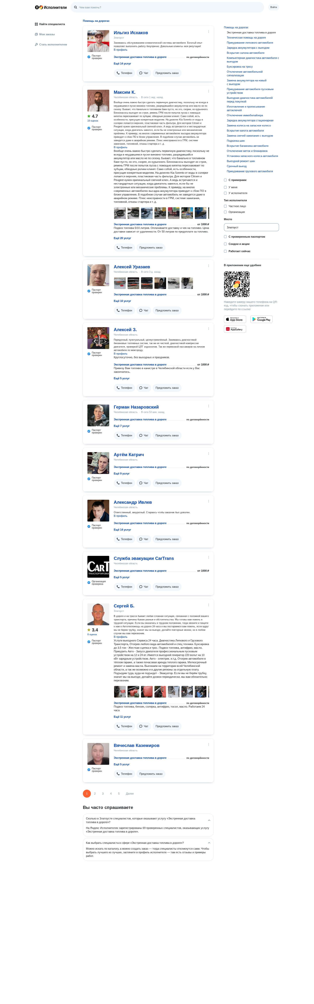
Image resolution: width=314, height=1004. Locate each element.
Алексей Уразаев (132, 266)
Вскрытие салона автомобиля (245, 52)
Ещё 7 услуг (122, 425)
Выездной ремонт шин (241, 161)
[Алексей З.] (98, 338)
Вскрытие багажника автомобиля (247, 145)
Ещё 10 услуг (122, 300)
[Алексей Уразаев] (98, 275)
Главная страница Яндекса (37, 7)
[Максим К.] (98, 101)
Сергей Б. (124, 605)
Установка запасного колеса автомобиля (252, 155)
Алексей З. (125, 329)
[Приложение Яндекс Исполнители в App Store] (235, 319)
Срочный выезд (237, 166)
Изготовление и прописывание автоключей (246, 108)
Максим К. (125, 92)
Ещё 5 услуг (122, 378)
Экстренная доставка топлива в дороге (140, 56)
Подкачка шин (236, 140)
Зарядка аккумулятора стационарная (250, 120)
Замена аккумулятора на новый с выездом (246, 82)
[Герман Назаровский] (98, 415)
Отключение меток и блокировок (247, 150)
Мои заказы (47, 34)
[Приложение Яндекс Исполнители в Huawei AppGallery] (235, 329)
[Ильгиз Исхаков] (98, 41)
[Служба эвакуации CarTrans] (98, 567)
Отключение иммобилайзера (245, 115)
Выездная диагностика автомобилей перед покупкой (250, 99)
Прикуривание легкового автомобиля (250, 42)
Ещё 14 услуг (122, 63)
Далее (130, 793)
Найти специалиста (52, 24)
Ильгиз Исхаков (131, 32)
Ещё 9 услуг (122, 473)
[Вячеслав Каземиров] (98, 754)
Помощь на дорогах (236, 27)
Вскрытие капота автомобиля (245, 130)
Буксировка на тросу (240, 66)
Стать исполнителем (53, 44)
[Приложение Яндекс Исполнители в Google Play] (261, 319)
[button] (124, 73)
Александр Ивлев (133, 502)
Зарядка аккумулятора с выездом (248, 47)
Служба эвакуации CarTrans (144, 558)
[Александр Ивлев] (98, 511)
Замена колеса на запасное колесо (249, 125)
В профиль (120, 49)
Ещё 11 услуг (122, 716)
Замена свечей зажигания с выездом (250, 135)
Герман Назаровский (136, 407)
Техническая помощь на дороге (246, 37)
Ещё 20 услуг (122, 238)
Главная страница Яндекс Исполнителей (51, 7)
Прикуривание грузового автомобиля (250, 171)
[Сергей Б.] (98, 614)
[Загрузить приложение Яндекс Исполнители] (251, 284)
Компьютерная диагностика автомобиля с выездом (253, 59)
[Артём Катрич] (98, 463)
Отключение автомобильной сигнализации (245, 73)
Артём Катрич (129, 454)
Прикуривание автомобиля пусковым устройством (250, 91)
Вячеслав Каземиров (137, 745)
